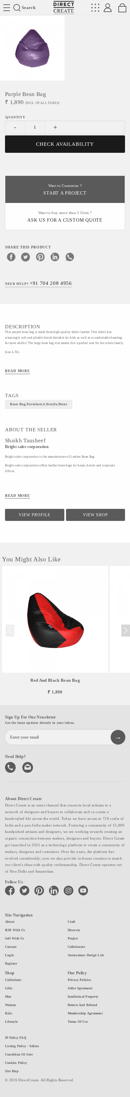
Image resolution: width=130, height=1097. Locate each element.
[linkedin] (55, 257)
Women (10, 1005)
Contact (11, 947)
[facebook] (11, 257)
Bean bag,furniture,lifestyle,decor (38, 404)
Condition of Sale (19, 1054)
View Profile (34, 515)
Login (9, 955)
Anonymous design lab (86, 955)
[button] (125, 630)
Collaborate (76, 947)
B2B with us (15, 930)
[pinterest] (40, 257)
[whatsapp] (70, 257)
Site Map (12, 1071)
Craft (71, 921)
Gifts (8, 988)
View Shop (95, 515)
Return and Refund (83, 1005)
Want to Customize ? (64, 190)
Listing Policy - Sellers (22, 1046)
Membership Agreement (85, 1013)
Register (11, 963)
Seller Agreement (80, 988)
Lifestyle (11, 1021)
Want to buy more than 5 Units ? (65, 217)
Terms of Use (78, 1021)
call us (11, 767)
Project (73, 938)
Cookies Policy (16, 1063)
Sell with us (14, 938)
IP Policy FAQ (15, 1037)
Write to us (28, 767)
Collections (13, 980)
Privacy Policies (79, 980)
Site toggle (6, 7)
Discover (74, 930)
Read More (17, 371)
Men (8, 996)
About (9, 921)
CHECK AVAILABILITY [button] (65, 144)
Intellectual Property (83, 996)
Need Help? (38, 283)
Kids (8, 1013)
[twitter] (26, 257)
